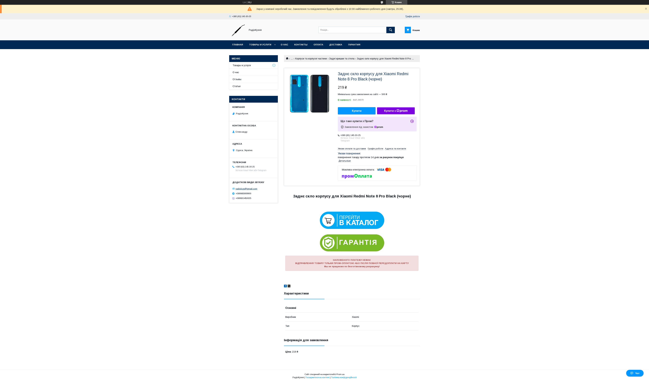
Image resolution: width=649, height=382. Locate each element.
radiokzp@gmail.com (246, 188)
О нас (284, 44)
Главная (237, 44)
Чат (637, 373)
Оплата (318, 44)
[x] (289, 286)
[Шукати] (390, 30)
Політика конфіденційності (344, 377)
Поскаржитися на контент (317, 377)
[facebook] (285, 286)
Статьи (237, 86)
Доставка (335, 44)
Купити (357, 110)
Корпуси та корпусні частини (311, 58)
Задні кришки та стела (341, 58)
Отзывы (237, 79)
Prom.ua (340, 374)
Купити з (390, 110)
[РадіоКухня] (237, 36)
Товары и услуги (260, 44)
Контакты (300, 44)
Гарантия (354, 44)
